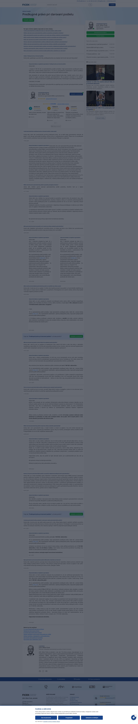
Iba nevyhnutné (46, 717)
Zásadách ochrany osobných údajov (51, 721)
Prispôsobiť (69, 717)
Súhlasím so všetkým (92, 717)
